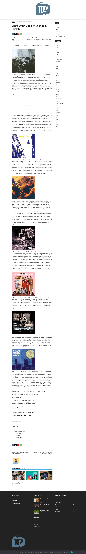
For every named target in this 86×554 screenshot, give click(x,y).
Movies (57, 91)
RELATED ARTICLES (16, 468)
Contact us (62, 18)
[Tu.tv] (43, 9)
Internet (57, 80)
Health (57, 75)
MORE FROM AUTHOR (25, 468)
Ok (71, 552)
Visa (57, 124)
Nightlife (57, 94)
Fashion (57, 66)
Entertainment (59, 63)
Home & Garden (35, 18)
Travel (57, 119)
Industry (57, 78)
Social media (58, 108)
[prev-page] (12, 485)
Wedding (57, 126)
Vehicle (57, 121)
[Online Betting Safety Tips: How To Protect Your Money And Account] (46, 475)
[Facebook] (13, 34)
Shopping (58, 107)
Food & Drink (58, 70)
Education (58, 61)
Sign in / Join (14, 0)
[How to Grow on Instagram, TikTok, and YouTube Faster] (32, 475)
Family (57, 64)
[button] (72, 18)
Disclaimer (58, 31)
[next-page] (14, 485)
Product (57, 100)
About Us (58, 25)
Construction (58, 57)
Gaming (57, 73)
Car (56, 50)
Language (58, 82)
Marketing (58, 89)
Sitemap (57, 34)
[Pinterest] (18, 34)
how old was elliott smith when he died (22, 389)
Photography (58, 98)
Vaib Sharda (22, 459)
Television (58, 114)
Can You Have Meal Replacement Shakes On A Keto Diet (46, 500)
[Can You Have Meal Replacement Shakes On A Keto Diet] (36, 500)
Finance (57, 68)
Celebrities (58, 56)
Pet (56, 96)
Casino (45, 18)
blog (57, 47)
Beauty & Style (59, 43)
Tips (42, 18)
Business (57, 49)
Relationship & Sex (59, 103)
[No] (84, 552)
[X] (15, 34)
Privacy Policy (58, 32)
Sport (56, 18)
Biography (28, 18)
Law (57, 84)
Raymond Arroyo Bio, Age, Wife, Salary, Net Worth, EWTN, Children (20, 453)
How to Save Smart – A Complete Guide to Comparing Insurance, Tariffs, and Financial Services (18, 482)
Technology (58, 112)
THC (57, 115)
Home (23, 18)
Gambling (51, 18)
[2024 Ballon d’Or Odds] (36, 512)
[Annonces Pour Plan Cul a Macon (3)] (36, 506)
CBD (57, 54)
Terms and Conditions (60, 36)
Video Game (58, 122)
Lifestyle (57, 87)
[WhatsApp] (21, 34)
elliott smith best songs (46, 46)
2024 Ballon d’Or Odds (44, 510)
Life (56, 85)
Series (57, 105)
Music (57, 92)
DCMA (57, 29)
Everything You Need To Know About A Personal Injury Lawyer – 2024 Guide (43, 453)
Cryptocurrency (59, 59)
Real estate (58, 101)
